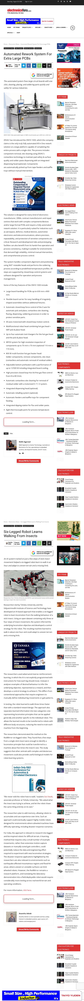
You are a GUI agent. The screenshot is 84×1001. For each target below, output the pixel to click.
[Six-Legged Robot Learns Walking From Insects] (60, 212)
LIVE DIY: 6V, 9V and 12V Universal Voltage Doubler (71, 337)
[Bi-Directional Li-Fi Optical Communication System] (60, 116)
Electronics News (14, 44)
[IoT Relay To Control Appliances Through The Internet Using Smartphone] (60, 127)
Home (5, 44)
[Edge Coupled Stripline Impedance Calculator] (60, 498)
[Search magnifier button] (73, 28)
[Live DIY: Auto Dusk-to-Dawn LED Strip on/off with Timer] (60, 345)
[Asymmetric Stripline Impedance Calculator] (60, 505)
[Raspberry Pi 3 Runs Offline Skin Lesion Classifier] (60, 231)
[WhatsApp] (39, 65)
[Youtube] (70, 1)
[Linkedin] (64, 1)
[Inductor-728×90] (30, 24)
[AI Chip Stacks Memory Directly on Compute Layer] (60, 294)
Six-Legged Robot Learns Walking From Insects (71, 213)
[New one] (28, 209)
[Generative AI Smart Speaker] (60, 137)
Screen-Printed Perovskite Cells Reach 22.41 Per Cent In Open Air (72, 242)
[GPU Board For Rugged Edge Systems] (60, 395)
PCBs (11, 433)
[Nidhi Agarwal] (7, 66)
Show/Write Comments (29, 461)
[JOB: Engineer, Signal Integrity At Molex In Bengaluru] (60, 451)
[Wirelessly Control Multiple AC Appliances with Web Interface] (60, 186)
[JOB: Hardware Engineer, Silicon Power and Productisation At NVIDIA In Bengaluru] (60, 430)
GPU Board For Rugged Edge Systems (72, 395)
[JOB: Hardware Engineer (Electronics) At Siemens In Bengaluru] (60, 419)
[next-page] (61, 143)
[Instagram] (61, 1)
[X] (67, 1)
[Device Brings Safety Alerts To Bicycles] (60, 287)
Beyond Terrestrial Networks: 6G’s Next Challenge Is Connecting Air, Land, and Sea (71, 106)
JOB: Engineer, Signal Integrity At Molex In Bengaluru (71, 452)
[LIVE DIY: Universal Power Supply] (60, 329)
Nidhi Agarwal (10, 65)
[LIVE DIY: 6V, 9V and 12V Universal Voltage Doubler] (60, 336)
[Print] (49, 65)
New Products (19, 48)
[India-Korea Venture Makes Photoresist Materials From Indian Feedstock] (60, 221)
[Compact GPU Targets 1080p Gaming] (60, 388)
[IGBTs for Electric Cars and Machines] (60, 374)
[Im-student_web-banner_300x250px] (68, 87)
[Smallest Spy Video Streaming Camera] (60, 179)
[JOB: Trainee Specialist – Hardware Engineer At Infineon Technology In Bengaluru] (60, 440)
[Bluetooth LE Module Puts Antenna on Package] (60, 271)
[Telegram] (23, 65)
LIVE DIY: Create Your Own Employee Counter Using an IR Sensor (72, 321)
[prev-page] (58, 143)
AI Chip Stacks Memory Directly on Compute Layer (72, 295)
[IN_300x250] (68, 62)
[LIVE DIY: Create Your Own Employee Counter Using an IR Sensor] (60, 320)
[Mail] (23, 453)
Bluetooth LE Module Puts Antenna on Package (71, 272)
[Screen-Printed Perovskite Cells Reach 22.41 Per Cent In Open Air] (60, 240)
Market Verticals (28, 48)
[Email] (44, 65)
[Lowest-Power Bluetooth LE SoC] (60, 280)
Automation (38, 48)
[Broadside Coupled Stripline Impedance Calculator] (60, 489)
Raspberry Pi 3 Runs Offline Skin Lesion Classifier (71, 232)
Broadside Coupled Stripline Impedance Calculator (71, 490)
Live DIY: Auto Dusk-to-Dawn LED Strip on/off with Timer (71, 345)
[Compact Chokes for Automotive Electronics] (60, 381)
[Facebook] (58, 1)
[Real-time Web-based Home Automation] (60, 161)
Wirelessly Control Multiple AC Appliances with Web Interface (72, 187)
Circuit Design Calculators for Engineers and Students (72, 481)
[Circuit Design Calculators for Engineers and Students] (60, 480)
